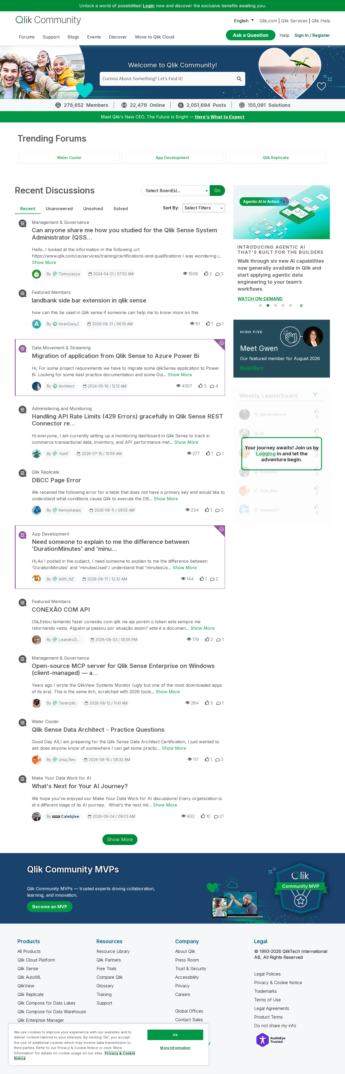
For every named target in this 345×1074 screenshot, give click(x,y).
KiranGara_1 (69, 324)
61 (197, 323)
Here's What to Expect (219, 116)
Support (104, 1003)
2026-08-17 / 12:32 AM (107, 579)
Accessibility (187, 977)
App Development (172, 157)
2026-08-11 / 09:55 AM (114, 510)
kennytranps (70, 510)
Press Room (187, 960)
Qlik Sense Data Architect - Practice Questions (98, 729)
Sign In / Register (312, 35)
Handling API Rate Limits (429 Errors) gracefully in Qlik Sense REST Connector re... (127, 420)
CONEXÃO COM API (61, 609)
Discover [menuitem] (118, 37)
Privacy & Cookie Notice (278, 982)
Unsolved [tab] (93, 208)
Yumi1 (63, 453)
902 (191, 816)
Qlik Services (294, 20)
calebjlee (70, 816)
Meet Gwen (259, 341)
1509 (193, 273)
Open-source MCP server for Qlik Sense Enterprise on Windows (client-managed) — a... (123, 669)
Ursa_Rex (67, 759)
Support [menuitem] (51, 37)
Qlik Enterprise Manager (41, 1020)
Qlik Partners (108, 960)
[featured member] (313, 329)
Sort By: (171, 207)
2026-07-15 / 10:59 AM (102, 453)
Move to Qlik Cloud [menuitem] (154, 37)
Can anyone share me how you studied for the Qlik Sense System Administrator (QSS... (124, 234)
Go (217, 190)
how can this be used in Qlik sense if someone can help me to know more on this (115, 312)
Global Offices (189, 1011)
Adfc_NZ (66, 579)
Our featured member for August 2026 (280, 351)
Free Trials (106, 968)
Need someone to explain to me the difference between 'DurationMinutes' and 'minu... (110, 545)
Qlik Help (321, 20)
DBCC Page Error (56, 480)
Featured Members (51, 292)
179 (195, 639)
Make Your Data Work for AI (61, 778)
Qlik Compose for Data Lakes (46, 1003)
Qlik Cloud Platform (36, 960)
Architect (66, 386)
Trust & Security (190, 968)
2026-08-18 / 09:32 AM (109, 759)
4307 (187, 386)
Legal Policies (267, 974)
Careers (182, 994)
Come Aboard (263, 291)
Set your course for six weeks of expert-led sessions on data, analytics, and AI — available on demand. (287, 271)
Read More (251, 361)
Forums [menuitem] (26, 37)
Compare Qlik (109, 977)
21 (221, 816)
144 (190, 579)
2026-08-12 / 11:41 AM (108, 703)
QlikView (26, 985)
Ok (175, 1035)
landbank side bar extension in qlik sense (89, 300)
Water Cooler (69, 157)
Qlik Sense (28, 968)
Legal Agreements (271, 1008)
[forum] (22, 223)
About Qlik (185, 951)
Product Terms (268, 1017)
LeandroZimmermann (77, 639)
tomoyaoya (69, 274)
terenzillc (67, 703)
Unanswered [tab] (59, 208)
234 (195, 510)
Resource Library (113, 951)
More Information (175, 1047)
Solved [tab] (120, 208)
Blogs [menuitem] (73, 37)
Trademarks (265, 991)
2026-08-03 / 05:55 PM (116, 639)
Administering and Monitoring (62, 408)
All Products (29, 951)
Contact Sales (189, 1019)
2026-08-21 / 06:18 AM (112, 324)
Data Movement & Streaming (61, 347)
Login (148, 5)
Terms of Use (267, 999)
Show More (44, 262)
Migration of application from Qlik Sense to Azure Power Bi (115, 355)
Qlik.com (268, 20)
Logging (266, 447)
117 (196, 759)
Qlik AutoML (29, 977)
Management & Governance (60, 222)
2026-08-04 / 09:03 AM (114, 816)
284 (195, 703)
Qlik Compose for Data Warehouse (52, 1011)
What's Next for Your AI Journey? (80, 786)
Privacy (182, 985)
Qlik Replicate (276, 157)
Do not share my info (276, 1025)
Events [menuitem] (94, 37)
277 (196, 453)
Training (104, 994)
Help (284, 35)
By (63, 274)
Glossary (105, 985)
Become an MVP (49, 906)
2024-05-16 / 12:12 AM (107, 386)
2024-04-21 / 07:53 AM (113, 274)
